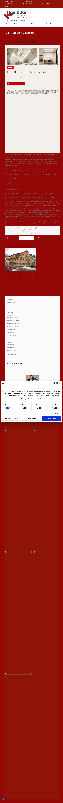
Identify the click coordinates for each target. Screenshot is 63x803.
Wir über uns (17, 23)
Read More (11, 283)
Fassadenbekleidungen (14, 323)
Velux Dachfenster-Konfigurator (20, 41)
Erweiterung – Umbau (13, 320)
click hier (12, 369)
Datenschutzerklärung (13, 350)
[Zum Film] (33, 380)
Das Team (10, 308)
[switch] (24, 408)
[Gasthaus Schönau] (32, 259)
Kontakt (42, 23)
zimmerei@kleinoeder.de (48, 3)
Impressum (11, 344)
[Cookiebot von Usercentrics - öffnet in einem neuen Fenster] (54, 383)
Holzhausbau (11, 338)
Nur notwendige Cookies (11, 418)
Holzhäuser (11, 332)
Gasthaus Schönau (14, 273)
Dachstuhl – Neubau (13, 317)
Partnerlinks (11, 347)
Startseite (9, 23)
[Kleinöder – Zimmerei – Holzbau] (15, 15)
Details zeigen (54, 413)
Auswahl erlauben (31, 418)
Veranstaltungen (51, 23)
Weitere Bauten (12, 335)
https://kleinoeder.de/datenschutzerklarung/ (19, 233)
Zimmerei (26, 23)
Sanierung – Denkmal (13, 326)
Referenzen (34, 23)
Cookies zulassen (51, 418)
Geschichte (11, 305)
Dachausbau (11, 329)
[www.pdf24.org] (6, 237)
